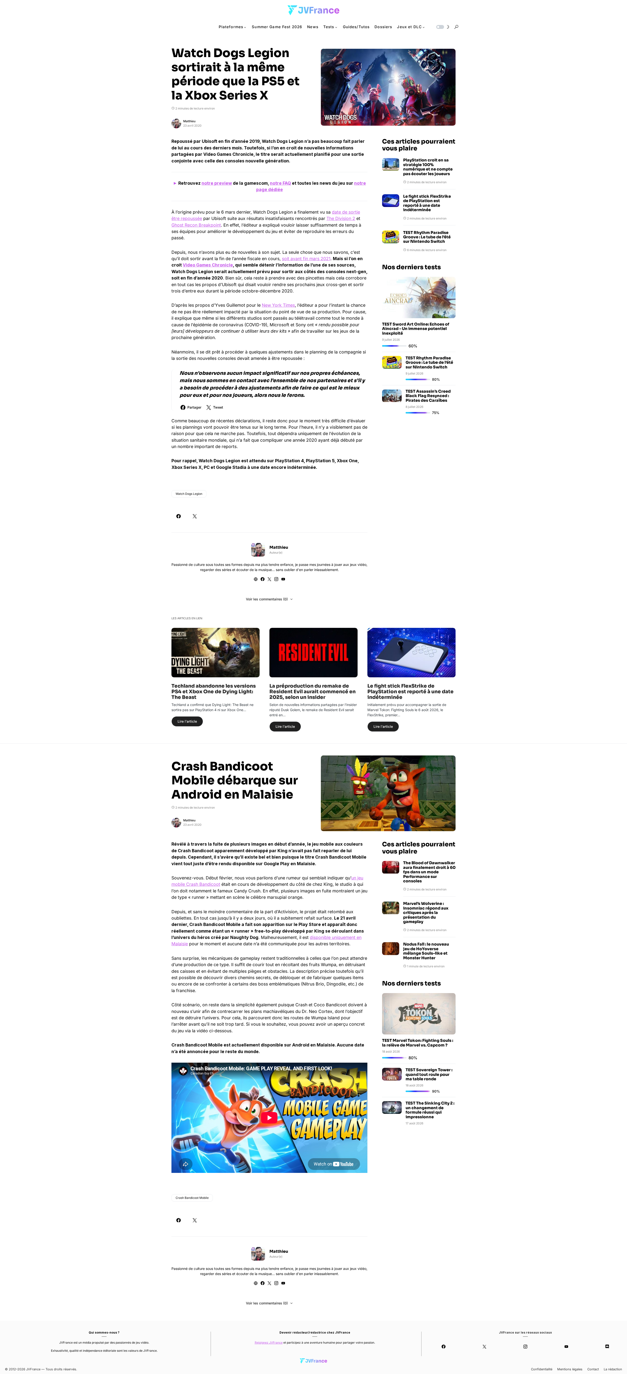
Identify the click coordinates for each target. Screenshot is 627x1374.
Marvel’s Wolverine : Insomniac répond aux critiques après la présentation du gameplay (425, 912)
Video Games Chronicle (208, 265)
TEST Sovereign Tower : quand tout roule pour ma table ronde (429, 1074)
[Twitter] (484, 1346)
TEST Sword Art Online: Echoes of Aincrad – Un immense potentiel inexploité (415, 329)
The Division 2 (340, 218)
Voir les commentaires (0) (267, 599)
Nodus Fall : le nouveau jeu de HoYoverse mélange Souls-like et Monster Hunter (426, 951)
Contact (593, 1369)
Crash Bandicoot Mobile (192, 1198)
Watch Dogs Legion (189, 494)
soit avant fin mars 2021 (306, 258)
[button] (442, 27)
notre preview (217, 183)
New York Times (278, 305)
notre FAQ (280, 183)
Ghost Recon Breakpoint (196, 225)
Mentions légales (569, 1369)
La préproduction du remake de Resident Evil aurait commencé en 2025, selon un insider (312, 691)
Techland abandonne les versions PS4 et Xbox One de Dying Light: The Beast (213, 691)
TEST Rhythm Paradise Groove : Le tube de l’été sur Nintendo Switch (427, 237)
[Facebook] (443, 1346)
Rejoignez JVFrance (269, 1342)
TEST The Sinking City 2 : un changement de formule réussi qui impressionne (430, 1110)
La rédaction (613, 1369)
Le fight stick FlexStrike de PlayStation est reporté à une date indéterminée (427, 203)
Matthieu (189, 121)
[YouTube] (566, 1346)
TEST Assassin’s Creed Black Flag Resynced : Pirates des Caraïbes (428, 396)
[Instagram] (525, 1346)
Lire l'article (187, 721)
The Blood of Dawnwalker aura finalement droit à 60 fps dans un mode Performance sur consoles (429, 872)
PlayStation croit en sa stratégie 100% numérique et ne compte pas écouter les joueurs (428, 167)
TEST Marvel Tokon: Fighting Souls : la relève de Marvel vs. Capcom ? (417, 1042)
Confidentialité (541, 1369)
